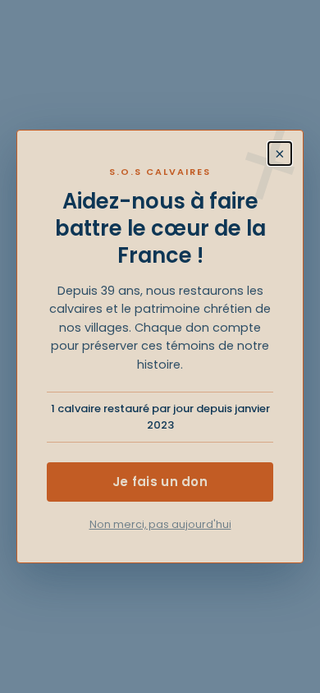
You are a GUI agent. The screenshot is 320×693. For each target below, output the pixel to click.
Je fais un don (160, 481)
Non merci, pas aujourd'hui (160, 524)
